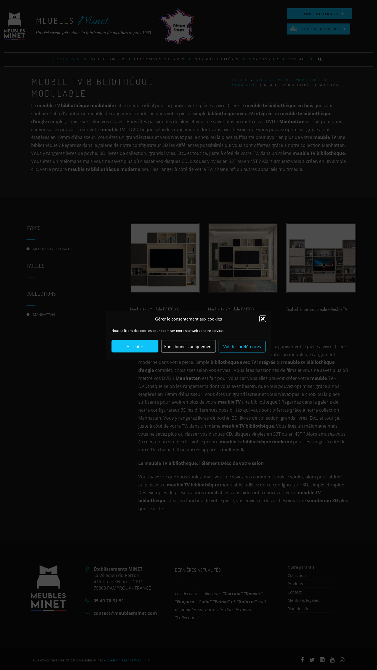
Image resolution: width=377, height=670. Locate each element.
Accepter (135, 346)
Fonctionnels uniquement (188, 346)
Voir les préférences (242, 346)
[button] (263, 318)
